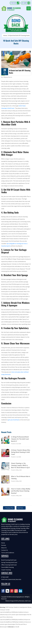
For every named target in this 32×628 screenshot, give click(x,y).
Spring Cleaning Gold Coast (9, 562)
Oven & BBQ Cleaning (7, 567)
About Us (4, 548)
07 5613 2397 (13, 3)
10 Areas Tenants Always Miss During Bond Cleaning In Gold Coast (20, 452)
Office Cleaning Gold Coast (9, 565)
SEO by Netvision (19, 601)
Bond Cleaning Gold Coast (8, 560)
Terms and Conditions (7, 552)
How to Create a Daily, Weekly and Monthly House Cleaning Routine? (20, 491)
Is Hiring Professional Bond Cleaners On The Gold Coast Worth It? (20, 439)
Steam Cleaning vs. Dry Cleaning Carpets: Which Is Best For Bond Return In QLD (20, 465)
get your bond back (13, 420)
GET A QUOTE (24, 3)
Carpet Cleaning (6, 570)
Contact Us (4, 550)
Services (3, 545)
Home (5, 35)
